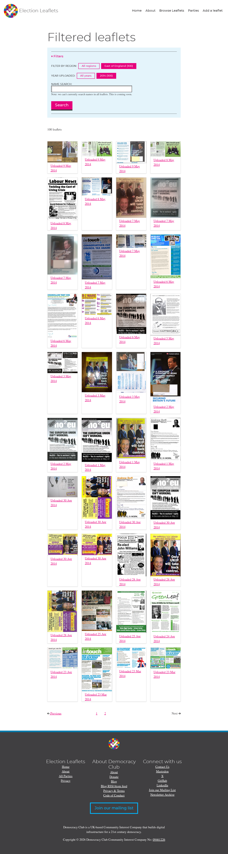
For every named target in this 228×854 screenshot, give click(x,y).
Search (62, 105)
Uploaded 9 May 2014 (61, 168)
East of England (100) (119, 66)
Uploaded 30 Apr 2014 (61, 502)
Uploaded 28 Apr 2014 (130, 581)
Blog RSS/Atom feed (114, 786)
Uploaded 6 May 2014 (164, 283)
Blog (114, 781)
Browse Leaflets (171, 10)
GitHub (162, 781)
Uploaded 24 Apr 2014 (164, 638)
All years (86, 75)
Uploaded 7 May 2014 (129, 223)
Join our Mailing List (162, 790)
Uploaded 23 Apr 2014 (61, 674)
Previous (58, 713)
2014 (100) (106, 75)
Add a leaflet (213, 10)
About (150, 10)
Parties (193, 10)
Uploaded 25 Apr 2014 (95, 636)
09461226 (159, 839)
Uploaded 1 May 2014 (95, 467)
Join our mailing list (114, 808)
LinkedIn (162, 785)
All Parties (65, 776)
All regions (89, 66)
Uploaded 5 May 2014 (164, 340)
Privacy (65, 781)
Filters (58, 56)
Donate (114, 777)
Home (137, 10)
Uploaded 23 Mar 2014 (96, 696)
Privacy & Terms (114, 791)
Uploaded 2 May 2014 (164, 409)
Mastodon (162, 771)
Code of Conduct (114, 795)
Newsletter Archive (162, 794)
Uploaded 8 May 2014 (164, 162)
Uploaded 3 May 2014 (61, 378)
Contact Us (162, 767)
